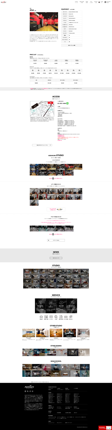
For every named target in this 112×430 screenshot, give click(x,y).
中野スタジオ (50, 398)
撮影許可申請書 (67, 408)
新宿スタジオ (76, 395)
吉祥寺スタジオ (59, 398)
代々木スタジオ (59, 395)
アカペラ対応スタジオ (68, 407)
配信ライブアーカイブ (68, 422)
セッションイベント (51, 422)
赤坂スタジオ (59, 401)
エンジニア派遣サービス (70, 417)
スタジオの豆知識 (76, 408)
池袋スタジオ (67, 396)
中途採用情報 (59, 412)
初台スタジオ (67, 397)
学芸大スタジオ (67, 401)
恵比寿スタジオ (50, 395)
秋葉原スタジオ (50, 397)
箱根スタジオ (76, 402)
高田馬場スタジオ (59, 396)
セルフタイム (59, 407)
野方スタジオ (67, 398)
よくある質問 (76, 388)
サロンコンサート (59, 422)
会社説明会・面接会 (68, 412)
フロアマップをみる (56, 240)
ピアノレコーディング (51, 418)
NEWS (87, 2)
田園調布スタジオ (76, 401)
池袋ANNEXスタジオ (77, 396)
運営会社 (49, 389)
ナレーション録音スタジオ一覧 (61, 418)
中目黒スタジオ (59, 402)
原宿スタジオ (67, 395)
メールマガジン (59, 408)
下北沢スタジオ (76, 397)
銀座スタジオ (50, 401)
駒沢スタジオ (67, 400)
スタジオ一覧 (50, 388)
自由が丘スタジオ (76, 398)
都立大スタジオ (50, 400)
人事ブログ (75, 412)
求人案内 (49, 412)
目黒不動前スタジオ (51, 402)
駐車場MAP (75, 407)
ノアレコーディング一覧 (52, 417)
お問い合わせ (67, 389)
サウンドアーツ (67, 402)
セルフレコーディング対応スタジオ (80, 417)
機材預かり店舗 (50, 408)
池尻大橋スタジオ (76, 400)
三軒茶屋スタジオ (59, 400)
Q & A (91, 2)
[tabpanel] (44, 21)
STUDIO (76, 2)
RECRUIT (96, 2)
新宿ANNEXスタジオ (51, 396)
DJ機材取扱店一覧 (51, 407)
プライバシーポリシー (60, 389)
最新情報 (66, 388)
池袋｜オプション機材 (71, 45)
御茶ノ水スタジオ (59, 397)
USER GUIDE (82, 2)
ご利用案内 (58, 388)
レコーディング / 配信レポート (61, 417)
